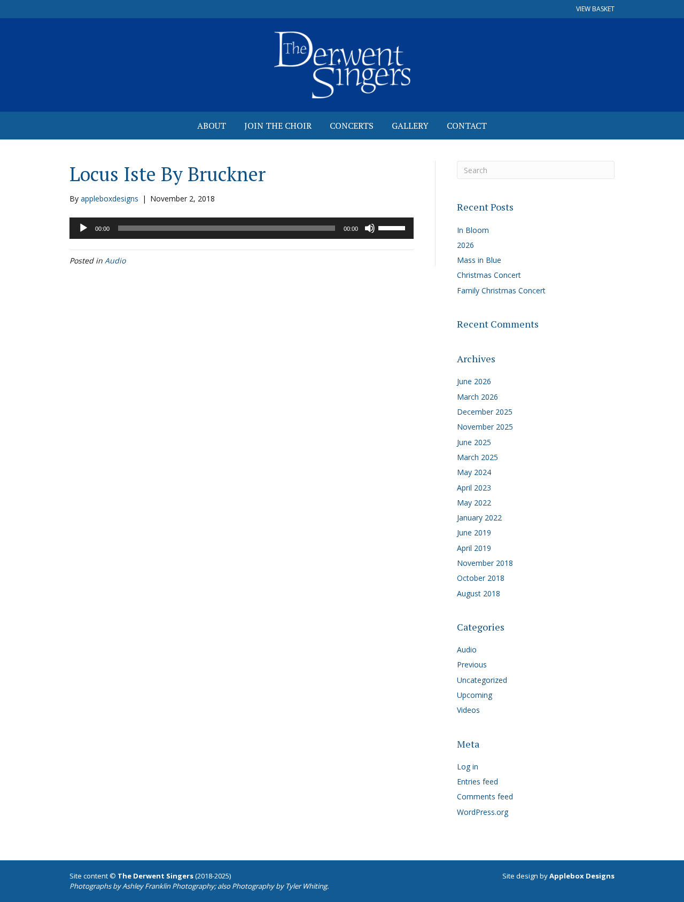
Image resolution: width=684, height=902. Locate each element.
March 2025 (477, 457)
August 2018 (478, 593)
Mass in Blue (479, 260)
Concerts (352, 125)
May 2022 (474, 502)
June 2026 (474, 381)
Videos (468, 710)
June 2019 (474, 532)
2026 (465, 245)
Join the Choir (278, 125)
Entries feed (477, 781)
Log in (467, 766)
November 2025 (485, 427)
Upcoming (474, 695)
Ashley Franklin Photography (168, 886)
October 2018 (480, 578)
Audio (115, 260)
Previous (472, 664)
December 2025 (484, 412)
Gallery (410, 125)
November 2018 (485, 563)
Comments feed (485, 796)
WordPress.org (482, 812)
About (211, 125)
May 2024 (474, 472)
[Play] (83, 228)
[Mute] (369, 228)
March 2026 (477, 397)
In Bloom (473, 230)
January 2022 (479, 517)
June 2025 (474, 442)
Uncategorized (482, 680)
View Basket (595, 8)
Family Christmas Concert (501, 290)
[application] (241, 228)
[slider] (393, 227)
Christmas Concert (489, 275)
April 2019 (474, 548)
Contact (467, 125)
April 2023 (474, 488)
